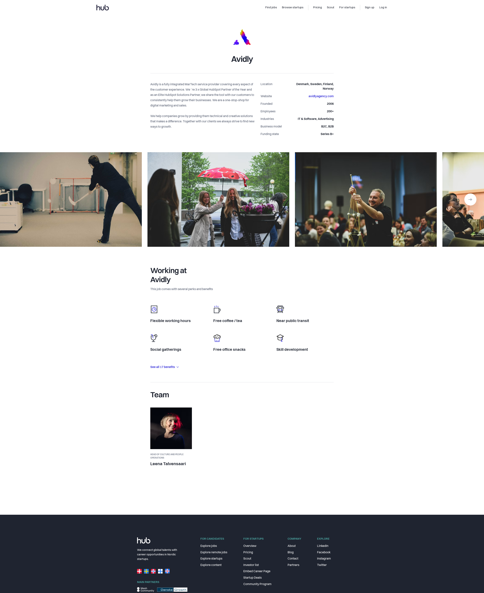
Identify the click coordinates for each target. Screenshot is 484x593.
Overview (249, 546)
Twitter (322, 565)
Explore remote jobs (213, 552)
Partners (293, 565)
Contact (293, 558)
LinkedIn (322, 546)
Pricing (248, 552)
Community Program (257, 584)
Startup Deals (252, 577)
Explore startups (211, 558)
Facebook (323, 552)
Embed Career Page (256, 571)
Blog (291, 552)
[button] (470, 199)
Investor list (251, 565)
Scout (247, 558)
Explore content (211, 565)
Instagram (324, 558)
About (292, 546)
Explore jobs (208, 546)
